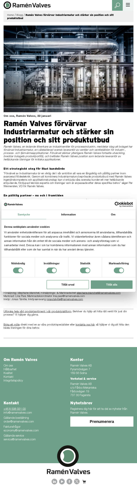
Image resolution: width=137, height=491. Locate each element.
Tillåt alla (111, 284)
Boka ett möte (12, 325)
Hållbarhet (10, 369)
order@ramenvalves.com (19, 422)
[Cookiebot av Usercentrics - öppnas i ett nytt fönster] (117, 204)
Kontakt (8, 377)
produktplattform (62, 311)
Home (10, 15)
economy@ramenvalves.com (21, 430)
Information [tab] (68, 214)
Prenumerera (102, 421)
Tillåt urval (67, 284)
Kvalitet (8, 373)
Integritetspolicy (13, 381)
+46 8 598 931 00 (15, 409)
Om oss (8, 366)
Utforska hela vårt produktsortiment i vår (28, 311)
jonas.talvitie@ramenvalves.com (65, 299)
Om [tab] (113, 214)
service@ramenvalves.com (20, 439)
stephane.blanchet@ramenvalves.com (99, 293)
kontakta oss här (85, 325)
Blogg (19, 15)
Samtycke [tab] (24, 214)
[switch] (52, 270)
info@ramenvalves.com (18, 413)
